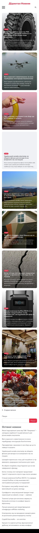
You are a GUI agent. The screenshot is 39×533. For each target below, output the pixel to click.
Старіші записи (10, 410)
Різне (6, 29)
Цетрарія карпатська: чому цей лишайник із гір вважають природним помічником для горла (19, 195)
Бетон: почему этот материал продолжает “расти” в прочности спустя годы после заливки (19, 275)
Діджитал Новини (19, 3)
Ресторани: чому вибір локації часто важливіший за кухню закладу (17, 357)
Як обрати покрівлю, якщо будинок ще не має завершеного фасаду (19, 236)
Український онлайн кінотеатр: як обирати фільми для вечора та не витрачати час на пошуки (16, 158)
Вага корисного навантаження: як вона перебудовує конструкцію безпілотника (18, 77)
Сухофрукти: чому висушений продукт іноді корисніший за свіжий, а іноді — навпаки (18, 393)
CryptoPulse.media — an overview (14, 519)
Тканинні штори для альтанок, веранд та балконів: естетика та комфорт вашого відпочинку (17, 501)
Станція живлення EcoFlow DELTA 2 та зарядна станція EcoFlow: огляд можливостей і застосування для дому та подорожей (19, 313)
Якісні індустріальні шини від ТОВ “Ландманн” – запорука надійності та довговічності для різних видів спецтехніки (17, 34)
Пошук (4, 416)
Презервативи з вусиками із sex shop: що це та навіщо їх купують (19, 117)
